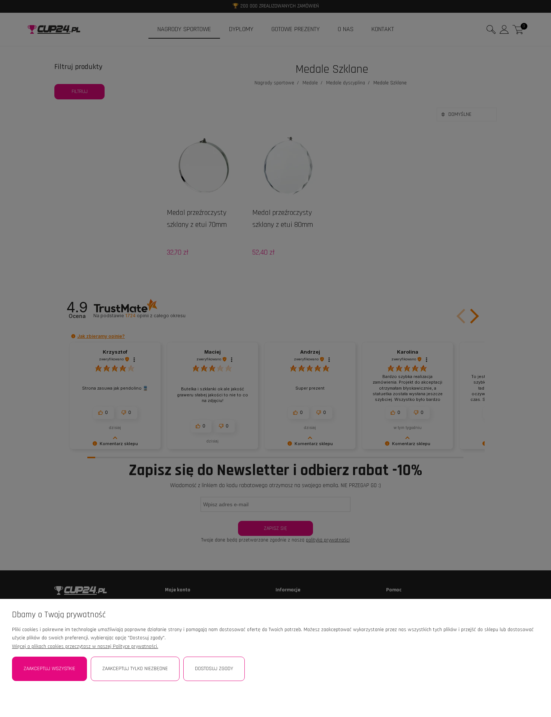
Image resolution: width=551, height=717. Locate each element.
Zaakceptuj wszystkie (49, 668)
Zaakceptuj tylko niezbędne (135, 668)
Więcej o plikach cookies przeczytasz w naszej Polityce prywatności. (85, 646)
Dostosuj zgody (214, 668)
